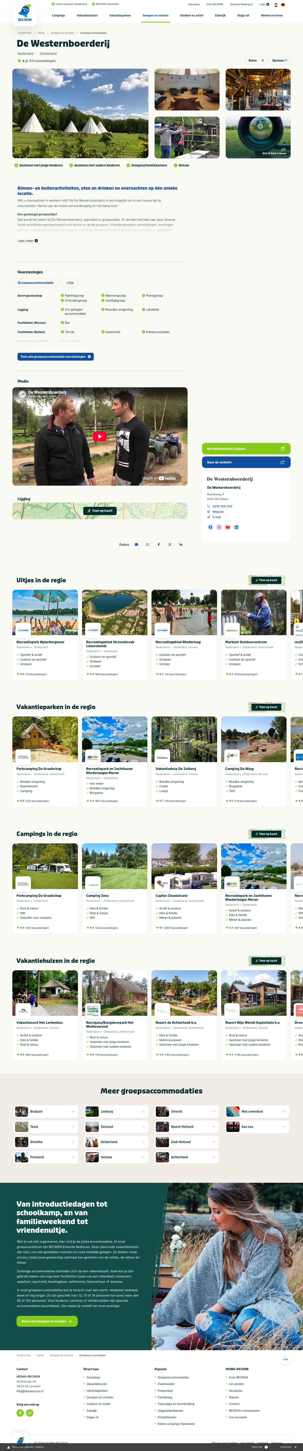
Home (41, 32)
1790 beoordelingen (246, 1054)
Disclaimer (247, 1443)
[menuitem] (58, 15)
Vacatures (194, 4)
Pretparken (165, 1390)
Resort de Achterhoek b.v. (176, 1022)
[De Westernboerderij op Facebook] (210, 527)
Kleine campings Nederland (176, 1423)
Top (285, 1359)
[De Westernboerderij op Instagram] (219, 527)
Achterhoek (265, 647)
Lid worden (236, 1384)
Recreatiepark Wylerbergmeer (40, 642)
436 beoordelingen (246, 674)
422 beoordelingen (106, 927)
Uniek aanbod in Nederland (71, 4)
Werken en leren (272, 15)
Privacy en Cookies (224, 1443)
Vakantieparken (120, 15)
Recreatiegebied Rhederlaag (178, 642)
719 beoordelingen (245, 800)
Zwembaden (166, 1384)
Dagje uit (243, 15)
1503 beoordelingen (176, 1054)
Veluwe (193, 647)
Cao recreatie (238, 1417)
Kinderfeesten (167, 1417)
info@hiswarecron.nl (29, 1391)
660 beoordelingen (37, 1054)
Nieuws (234, 1397)
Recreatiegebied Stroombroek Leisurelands (110, 644)
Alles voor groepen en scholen (44, 1321)
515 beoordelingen (42, 61)
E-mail (217, 517)
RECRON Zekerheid (107, 4)
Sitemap (276, 1443)
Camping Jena (97, 896)
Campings (58, 15)
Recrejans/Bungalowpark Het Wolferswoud (109, 1024)
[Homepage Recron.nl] (20, 1441)
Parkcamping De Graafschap (38, 769)
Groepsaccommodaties (93, 32)
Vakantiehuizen (87, 15)
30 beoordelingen (175, 674)
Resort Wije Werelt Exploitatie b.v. (252, 1022)
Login (262, 4)
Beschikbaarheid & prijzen (226, 449)
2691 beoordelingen (176, 927)
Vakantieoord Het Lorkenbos (39, 1022)
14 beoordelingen (36, 674)
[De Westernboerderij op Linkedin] (236, 527)
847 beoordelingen (106, 800)
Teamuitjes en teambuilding (176, 1404)
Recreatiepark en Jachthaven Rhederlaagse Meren (109, 771)
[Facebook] (20, 1413)
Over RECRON (215, 4)
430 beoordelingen (37, 800)
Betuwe (263, 774)
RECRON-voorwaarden (244, 1410)
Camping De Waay (239, 769)
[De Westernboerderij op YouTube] (227, 527)
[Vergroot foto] (187, 89)
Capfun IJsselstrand (171, 896)
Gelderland (41, 647)
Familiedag (165, 1397)
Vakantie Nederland (241, 4)
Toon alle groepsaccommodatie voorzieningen (53, 357)
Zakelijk (220, 15)
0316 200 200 (222, 506)
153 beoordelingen (106, 1054)
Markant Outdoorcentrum (246, 642)
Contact (234, 1404)
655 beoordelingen (106, 674)
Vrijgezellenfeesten (170, 1410)
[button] (284, 637)
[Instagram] (29, 1413)
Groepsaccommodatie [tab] (36, 283)
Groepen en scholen (155, 15)
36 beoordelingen (175, 800)
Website (218, 511)
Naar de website (219, 462)
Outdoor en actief (191, 15)
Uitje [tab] (70, 283)
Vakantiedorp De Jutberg (176, 769)
